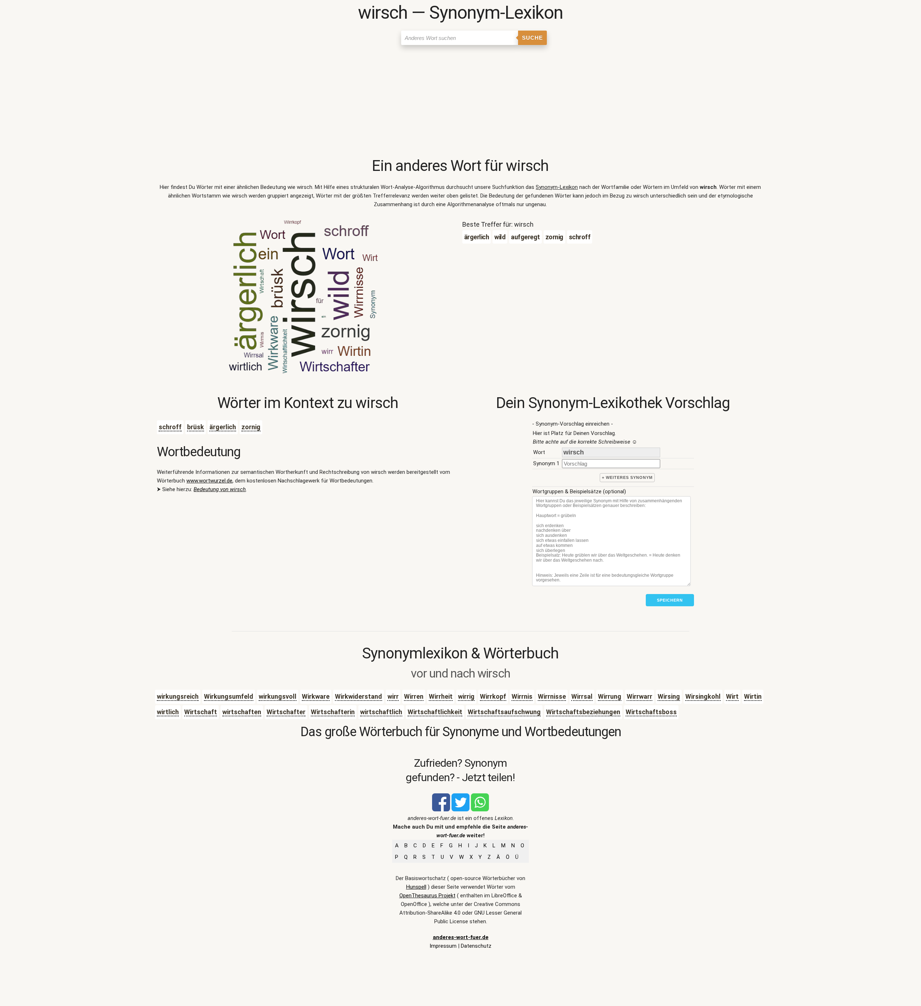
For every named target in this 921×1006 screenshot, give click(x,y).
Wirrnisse (552, 696)
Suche (532, 38)
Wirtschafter (286, 712)
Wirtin (753, 696)
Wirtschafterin (333, 712)
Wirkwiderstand (358, 696)
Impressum (443, 946)
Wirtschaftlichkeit (435, 712)
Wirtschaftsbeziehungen (583, 712)
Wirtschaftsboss (651, 712)
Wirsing (669, 696)
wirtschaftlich (381, 712)
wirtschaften (241, 712)
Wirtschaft (200, 712)
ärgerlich (222, 427)
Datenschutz (476, 946)
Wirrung (609, 696)
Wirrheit (441, 696)
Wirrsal (582, 696)
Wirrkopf (493, 696)
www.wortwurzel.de (209, 480)
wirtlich (168, 712)
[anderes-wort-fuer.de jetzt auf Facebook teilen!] (441, 809)
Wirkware (316, 696)
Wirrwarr (639, 696)
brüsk (195, 427)
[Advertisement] (460, 102)
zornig (250, 427)
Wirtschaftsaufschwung (504, 712)
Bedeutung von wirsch (220, 489)
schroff (170, 427)
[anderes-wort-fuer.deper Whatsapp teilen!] (480, 809)
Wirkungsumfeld (228, 696)
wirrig (466, 696)
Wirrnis (522, 696)
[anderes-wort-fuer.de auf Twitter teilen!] (460, 809)
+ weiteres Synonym (627, 477)
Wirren (413, 696)
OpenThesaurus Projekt (427, 895)
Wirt (732, 696)
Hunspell (416, 887)
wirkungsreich (178, 696)
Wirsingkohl (703, 696)
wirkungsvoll (277, 696)
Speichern (670, 600)
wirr (393, 696)
